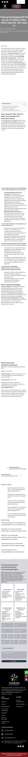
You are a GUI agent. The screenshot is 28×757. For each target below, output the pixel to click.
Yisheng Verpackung (13, 53)
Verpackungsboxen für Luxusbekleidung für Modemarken (12, 551)
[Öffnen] (24, 6)
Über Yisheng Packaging (8, 109)
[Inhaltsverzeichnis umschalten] (23, 104)
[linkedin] (7, 2)
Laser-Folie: (7, 202)
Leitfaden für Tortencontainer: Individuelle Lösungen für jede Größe (13, 530)
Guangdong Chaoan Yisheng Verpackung (15, 753)
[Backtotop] (26, 679)
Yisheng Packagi (5, 286)
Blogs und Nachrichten (10, 28)
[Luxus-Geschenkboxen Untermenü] (25, 701)
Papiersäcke (19, 706)
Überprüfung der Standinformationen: (11, 110)
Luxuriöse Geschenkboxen (20, 701)
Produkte (3, 704)
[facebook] (5, 2)
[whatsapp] (26, 672)
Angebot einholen (16, 6)
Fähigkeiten (4, 713)
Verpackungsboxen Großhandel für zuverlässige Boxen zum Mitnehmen (13, 524)
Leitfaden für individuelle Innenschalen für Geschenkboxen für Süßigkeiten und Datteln (14, 537)
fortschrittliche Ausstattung (14, 293)
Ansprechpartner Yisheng (5, 722)
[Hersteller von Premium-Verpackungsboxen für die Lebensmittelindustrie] (5, 6)
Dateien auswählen (8, 648)
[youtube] (2, 2)
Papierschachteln (20, 704)
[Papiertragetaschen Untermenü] (23, 706)
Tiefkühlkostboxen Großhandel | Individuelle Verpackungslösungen (13, 544)
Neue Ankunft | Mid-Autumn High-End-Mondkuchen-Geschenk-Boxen (11, 107)
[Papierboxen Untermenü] (25, 704)
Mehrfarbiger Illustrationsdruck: (12, 211)
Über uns (3, 715)
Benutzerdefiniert (5, 706)
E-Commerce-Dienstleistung (4, 709)
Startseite (2, 28)
